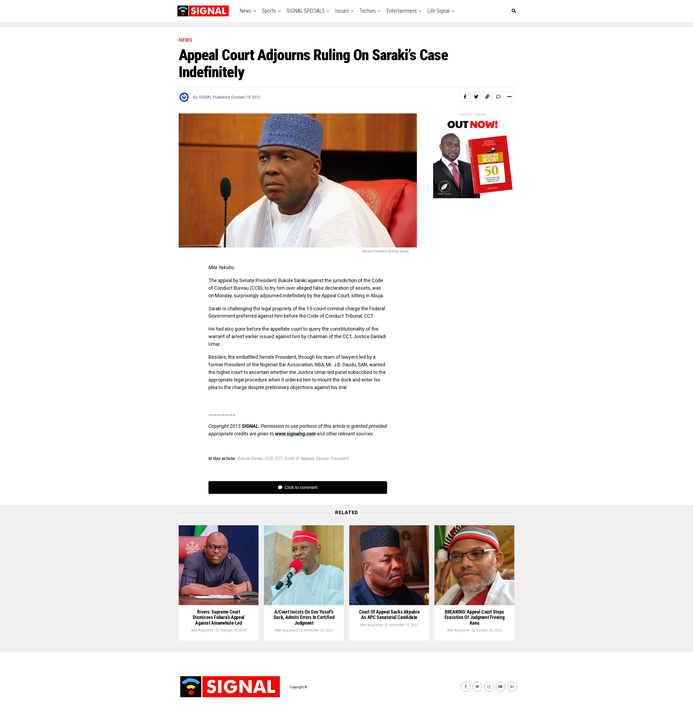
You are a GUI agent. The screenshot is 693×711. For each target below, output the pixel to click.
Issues (342, 11)
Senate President (332, 458)
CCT (279, 458)
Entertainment (402, 11)
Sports (269, 11)
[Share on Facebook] (465, 97)
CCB (269, 458)
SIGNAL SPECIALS (306, 11)
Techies (367, 11)
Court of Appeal (299, 458)
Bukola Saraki (250, 458)
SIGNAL (205, 97)
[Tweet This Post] (476, 97)
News (245, 11)
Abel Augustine (202, 630)
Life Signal (438, 11)
